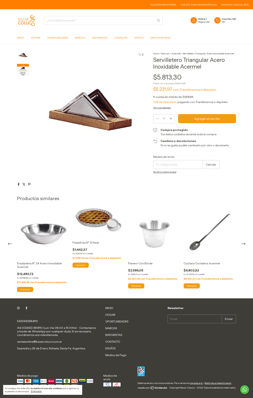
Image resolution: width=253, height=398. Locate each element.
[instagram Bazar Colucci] (18, 308)
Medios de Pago (160, 37)
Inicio (156, 53)
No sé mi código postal (164, 171)
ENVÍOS (138, 37)
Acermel (175, 53)
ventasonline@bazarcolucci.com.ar (39, 341)
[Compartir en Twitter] (24, 184)
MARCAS (80, 37)
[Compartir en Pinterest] (29, 184)
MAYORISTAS (99, 37)
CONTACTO (120, 37)
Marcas (165, 53)
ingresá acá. (196, 383)
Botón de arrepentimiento (218, 383)
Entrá (201, 18)
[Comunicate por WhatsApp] (244, 389)
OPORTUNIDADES (57, 37)
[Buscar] (158, 20)
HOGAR (35, 37)
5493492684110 (27, 321)
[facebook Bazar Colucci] (26, 308)
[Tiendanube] (152, 388)
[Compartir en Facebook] (19, 184)
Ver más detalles (162, 107)
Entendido (36, 391)
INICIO (20, 37)
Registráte (204, 21)
